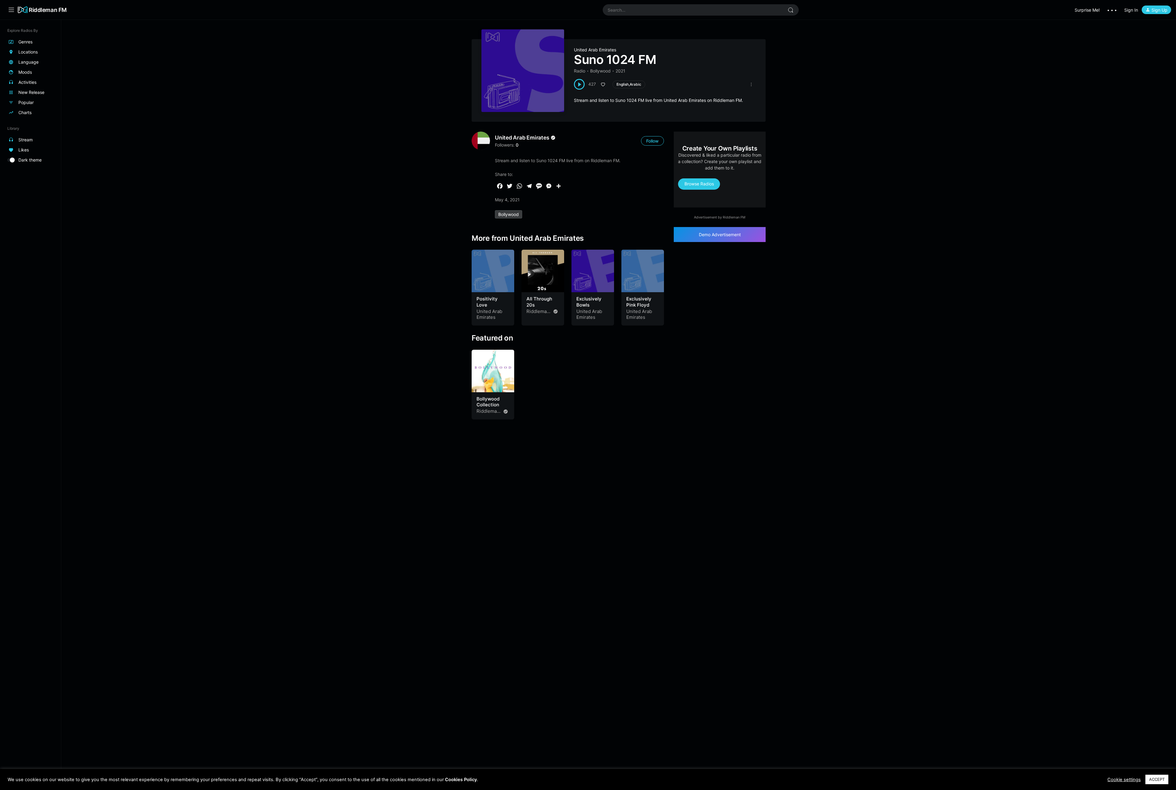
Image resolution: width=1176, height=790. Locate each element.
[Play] (579, 84)
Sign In (1131, 10)
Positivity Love (487, 302)
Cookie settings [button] (1124, 779)
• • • (1112, 10)
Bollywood (600, 70)
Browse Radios (699, 183)
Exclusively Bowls (588, 302)
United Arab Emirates (595, 49)
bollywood (508, 214)
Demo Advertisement (720, 234)
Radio (579, 70)
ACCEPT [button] (1157, 779)
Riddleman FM (48, 9)
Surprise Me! (1087, 10)
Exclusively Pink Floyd (638, 302)
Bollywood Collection (488, 402)
